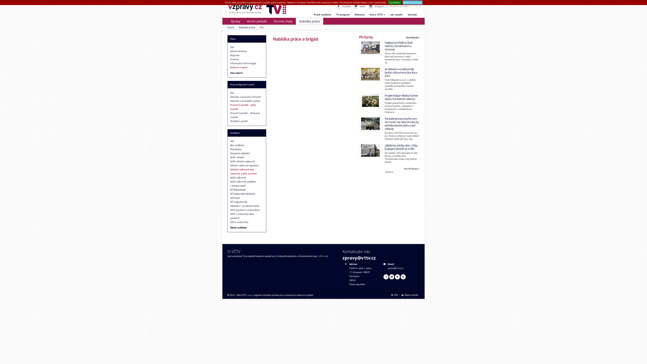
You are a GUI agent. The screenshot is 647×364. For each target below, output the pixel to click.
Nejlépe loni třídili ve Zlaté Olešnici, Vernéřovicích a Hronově (398, 46)
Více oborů (236, 72)
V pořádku (394, 2)
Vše (232, 47)
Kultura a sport (239, 67)
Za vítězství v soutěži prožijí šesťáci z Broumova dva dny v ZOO (401, 72)
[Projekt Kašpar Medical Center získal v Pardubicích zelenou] (370, 100)
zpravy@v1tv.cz (359, 258)
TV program (343, 14)
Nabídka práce (309, 21)
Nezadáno (236, 149)
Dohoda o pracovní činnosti (245, 96)
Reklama (359, 14)
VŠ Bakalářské (238, 189)
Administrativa (238, 51)
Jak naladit (397, 14)
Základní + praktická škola (244, 205)
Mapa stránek (411, 295)
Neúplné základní (240, 153)
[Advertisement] (389, 197)
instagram (379, 6)
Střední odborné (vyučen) (244, 165)
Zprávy (235, 21)
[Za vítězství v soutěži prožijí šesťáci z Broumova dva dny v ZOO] (370, 74)
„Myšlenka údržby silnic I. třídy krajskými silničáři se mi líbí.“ (401, 147)
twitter (362, 6)
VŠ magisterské (238, 201)
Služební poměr (239, 121)
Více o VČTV (376, 14)
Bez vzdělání (237, 145)
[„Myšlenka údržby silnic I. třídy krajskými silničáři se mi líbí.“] (370, 150)
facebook (346, 6)
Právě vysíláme (322, 14)
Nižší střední (237, 157)
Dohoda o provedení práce (245, 100)
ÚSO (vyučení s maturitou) (244, 209)
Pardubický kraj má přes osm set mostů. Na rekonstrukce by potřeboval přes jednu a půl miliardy (402, 124)
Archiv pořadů (257, 21)
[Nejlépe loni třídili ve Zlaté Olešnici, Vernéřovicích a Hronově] (370, 47)
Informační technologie (243, 63)
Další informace (412, 2)
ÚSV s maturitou (239, 222)
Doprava (235, 55)
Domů (230, 27)
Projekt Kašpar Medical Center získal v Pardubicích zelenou (401, 97)
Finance (234, 59)
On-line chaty (283, 21)
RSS (396, 295)
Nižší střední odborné (242, 161)
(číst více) (323, 256)
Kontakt (412, 14)
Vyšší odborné (238, 177)
